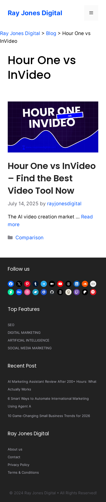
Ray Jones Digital (35, 13)
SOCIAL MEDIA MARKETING (30, 348)
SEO (11, 325)
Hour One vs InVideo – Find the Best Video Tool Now (52, 178)
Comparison (29, 238)
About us (15, 449)
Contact (14, 457)
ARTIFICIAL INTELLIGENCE (28, 340)
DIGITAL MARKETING (24, 332)
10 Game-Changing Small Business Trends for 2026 (49, 416)
